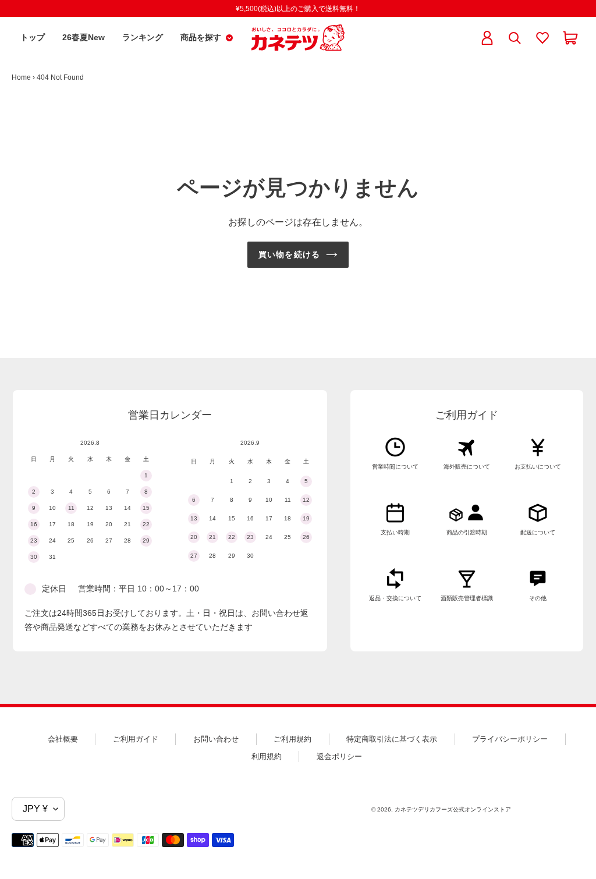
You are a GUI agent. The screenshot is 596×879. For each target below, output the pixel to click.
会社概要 (63, 739)
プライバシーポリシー (510, 739)
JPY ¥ (35, 809)
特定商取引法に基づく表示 (391, 739)
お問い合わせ (216, 739)
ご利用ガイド (135, 739)
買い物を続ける (289, 254)
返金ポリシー (339, 756)
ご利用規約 (292, 739)
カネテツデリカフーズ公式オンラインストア (453, 809)
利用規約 (266, 756)
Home (21, 77)
